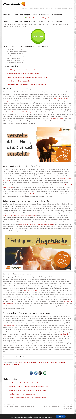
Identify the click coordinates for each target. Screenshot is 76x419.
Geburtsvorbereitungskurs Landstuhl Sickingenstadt (20, 215)
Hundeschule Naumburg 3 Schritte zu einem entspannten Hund (27, 386)
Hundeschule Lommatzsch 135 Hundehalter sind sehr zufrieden (27, 383)
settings (49, 417)
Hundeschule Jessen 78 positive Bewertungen (21, 394)
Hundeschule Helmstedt (38, 194)
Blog (70, 8)
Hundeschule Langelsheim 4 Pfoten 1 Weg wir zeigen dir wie (57, 406)
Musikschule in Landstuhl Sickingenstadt (23, 112)
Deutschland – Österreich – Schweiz (56, 8)
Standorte (25, 8)
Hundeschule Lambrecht (31, 290)
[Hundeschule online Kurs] (14, 3)
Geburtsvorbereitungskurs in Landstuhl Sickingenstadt (36, 224)
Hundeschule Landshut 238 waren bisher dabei (19, 405)
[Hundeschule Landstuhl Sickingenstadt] (38, 17)
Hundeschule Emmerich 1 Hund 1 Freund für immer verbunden (27, 390)
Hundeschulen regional (37, 8)
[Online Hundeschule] (38, 36)
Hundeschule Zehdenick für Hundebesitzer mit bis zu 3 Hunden (27, 398)
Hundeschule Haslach (56, 119)
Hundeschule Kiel (8, 325)
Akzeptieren (60, 416)
